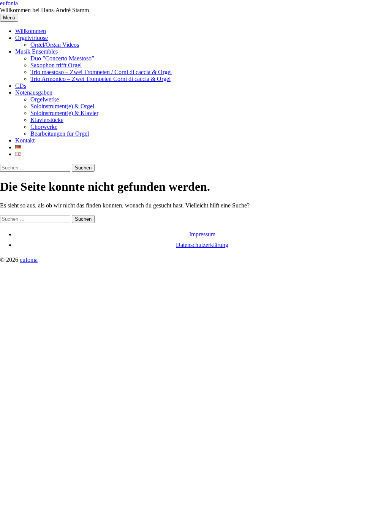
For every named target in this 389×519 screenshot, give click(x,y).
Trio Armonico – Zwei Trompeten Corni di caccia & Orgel (100, 79)
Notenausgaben (33, 92)
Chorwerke (43, 126)
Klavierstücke (46, 120)
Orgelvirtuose (31, 38)
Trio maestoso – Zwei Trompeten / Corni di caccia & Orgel (101, 72)
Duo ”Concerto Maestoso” (62, 58)
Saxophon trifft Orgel (56, 65)
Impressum (202, 234)
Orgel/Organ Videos (54, 44)
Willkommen (30, 31)
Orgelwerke (44, 99)
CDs (20, 85)
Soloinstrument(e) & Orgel (62, 106)
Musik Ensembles (36, 51)
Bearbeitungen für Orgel (59, 133)
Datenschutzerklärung (202, 245)
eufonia (9, 3)
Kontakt (25, 140)
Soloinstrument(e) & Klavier (64, 113)
